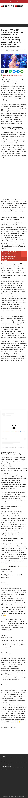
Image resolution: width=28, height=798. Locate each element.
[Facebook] (11, 1)
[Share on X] (6, 71)
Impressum (4, 769)
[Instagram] (17, 1)
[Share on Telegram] (18, 71)
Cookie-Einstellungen (6, 766)
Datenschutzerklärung (7, 764)
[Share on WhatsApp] (10, 71)
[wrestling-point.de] (11, 7)
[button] (26, 25)
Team (3, 759)
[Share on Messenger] (14, 71)
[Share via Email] (21, 71)
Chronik (3, 761)
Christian (13, 50)
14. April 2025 (5, 50)
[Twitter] (14, 1)
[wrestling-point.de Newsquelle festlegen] (14, 78)
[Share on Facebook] (2, 71)
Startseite (4, 756)
